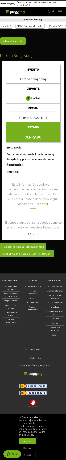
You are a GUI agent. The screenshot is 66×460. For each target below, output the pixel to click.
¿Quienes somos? (55, 286)
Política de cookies (55, 302)
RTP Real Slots (33, 302)
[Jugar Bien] (33, 393)
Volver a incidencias (13, 41)
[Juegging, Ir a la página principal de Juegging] (19, 11)
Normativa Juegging (33, 286)
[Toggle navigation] (60, 11)
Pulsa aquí (41, 204)
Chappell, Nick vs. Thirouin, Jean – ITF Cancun (26, 253)
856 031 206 (35, 357)
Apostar (33, 298)
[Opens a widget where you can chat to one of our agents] (12, 454)
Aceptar (27, 441)
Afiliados (55, 319)
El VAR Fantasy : (28, 26)
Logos (55, 323)
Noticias (55, 335)
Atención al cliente (55, 291)
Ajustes (27, 454)
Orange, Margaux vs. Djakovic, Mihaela (24, 246)
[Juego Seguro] (33, 386)
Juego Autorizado (11, 301)
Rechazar (27, 447)
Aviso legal (55, 307)
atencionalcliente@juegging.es (35, 365)
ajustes (29, 434)
